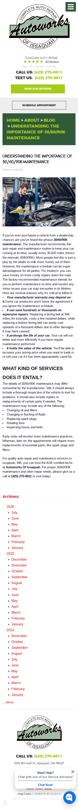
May (14, 524)
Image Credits (24, 793)
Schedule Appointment (39, 105)
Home (13, 120)
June (15, 518)
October (17, 571)
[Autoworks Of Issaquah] (39, 26)
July (14, 512)
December (19, 559)
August (16, 583)
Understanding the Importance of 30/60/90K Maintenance (36, 132)
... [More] (8, 702)
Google (37, 89)
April (14, 530)
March (16, 536)
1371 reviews (52, 61)
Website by (47, 794)
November (19, 565)
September (19, 577)
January (17, 548)
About (32, 120)
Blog (49, 120)
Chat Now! (45, 785)
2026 (10, 506)
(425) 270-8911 (49, 78)
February (18, 542)
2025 (10, 553)
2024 (10, 630)
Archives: (11, 496)
